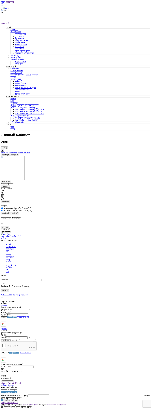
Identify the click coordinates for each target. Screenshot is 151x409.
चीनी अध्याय (19, 36)
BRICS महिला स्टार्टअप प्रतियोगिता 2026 (29, 109)
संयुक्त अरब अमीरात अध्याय (24, 53)
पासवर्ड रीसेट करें (23, 317)
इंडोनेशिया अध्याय (21, 45)
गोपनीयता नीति (16, 236)
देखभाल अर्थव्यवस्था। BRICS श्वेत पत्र (24, 75)
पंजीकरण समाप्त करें (7, 381)
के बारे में (8, 245)
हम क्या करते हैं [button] (11, 66)
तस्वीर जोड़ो (5, 227)
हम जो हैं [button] (8, 27)
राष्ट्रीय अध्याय (15, 32)
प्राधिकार (4, 329)
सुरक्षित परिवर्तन (6, 232)
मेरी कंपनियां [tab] (12, 153)
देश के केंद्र (19, 64)
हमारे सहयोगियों (15, 57)
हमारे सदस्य (14, 55)
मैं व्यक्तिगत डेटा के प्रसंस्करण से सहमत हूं (15, 286)
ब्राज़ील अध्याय (20, 34)
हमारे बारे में (14, 30)
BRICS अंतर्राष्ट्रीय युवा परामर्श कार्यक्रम (24, 105)
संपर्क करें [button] (9, 125)
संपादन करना (5, 186)
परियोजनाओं (14, 68)
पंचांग (12, 101)
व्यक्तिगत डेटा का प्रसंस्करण (56, 405)
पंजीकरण (4, 305)
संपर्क (12, 127)
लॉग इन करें (10, 2)
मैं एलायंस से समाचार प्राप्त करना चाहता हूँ (18, 211)
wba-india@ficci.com (20, 295)
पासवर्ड (3, 312)
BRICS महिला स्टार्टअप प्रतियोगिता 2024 (29, 114)
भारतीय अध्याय (20, 42)
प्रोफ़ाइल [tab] (4, 153)
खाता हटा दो (14, 155)
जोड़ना (3, 2)
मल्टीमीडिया (14, 103)
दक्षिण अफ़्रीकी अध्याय (22, 51)
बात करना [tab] (26, 153)
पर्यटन (17, 92)
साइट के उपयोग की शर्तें (30, 405)
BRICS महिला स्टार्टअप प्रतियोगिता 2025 (29, 111)
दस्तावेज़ (13, 77)
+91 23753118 (6, 295)
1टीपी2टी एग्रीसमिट (17, 122)
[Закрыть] (2, 150)
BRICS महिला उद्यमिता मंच (19, 116)
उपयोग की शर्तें (5, 236)
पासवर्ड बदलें (5, 155)
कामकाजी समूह (15, 79)
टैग (7, 270)
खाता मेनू (4, 148)
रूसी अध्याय (19, 49)
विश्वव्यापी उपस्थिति (17, 60)
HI (2, 4)
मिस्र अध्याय (19, 38)
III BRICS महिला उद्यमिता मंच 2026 (27, 118)
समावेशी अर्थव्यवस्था (22, 90)
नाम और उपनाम (6, 367)
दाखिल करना (13, 403)
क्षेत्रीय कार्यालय (20, 62)
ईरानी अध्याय (19, 47)
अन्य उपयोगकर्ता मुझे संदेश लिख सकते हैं (17, 208)
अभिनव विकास (20, 81)
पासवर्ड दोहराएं (6, 340)
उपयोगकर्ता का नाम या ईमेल (18, 396)
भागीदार (3, 238)
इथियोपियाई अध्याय (21, 40)
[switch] (2, 208)
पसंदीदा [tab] (20, 153)
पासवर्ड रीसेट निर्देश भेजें (10, 400)
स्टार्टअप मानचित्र (16, 71)
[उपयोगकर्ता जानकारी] (25, 179)
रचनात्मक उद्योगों (20, 86)
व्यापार (12, 129)
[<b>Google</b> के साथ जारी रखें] (9, 324)
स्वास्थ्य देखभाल (20, 83)
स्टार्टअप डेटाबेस (16, 73)
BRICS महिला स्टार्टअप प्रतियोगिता (22, 107)
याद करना (7, 315)
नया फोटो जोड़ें (6, 181)
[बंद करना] (2, 223)
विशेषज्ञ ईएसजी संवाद (22, 94)
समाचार (13, 99)
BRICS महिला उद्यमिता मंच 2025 (26, 120)
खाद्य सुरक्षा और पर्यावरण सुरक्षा (25, 88)
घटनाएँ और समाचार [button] (12, 96)
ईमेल (2, 310)
